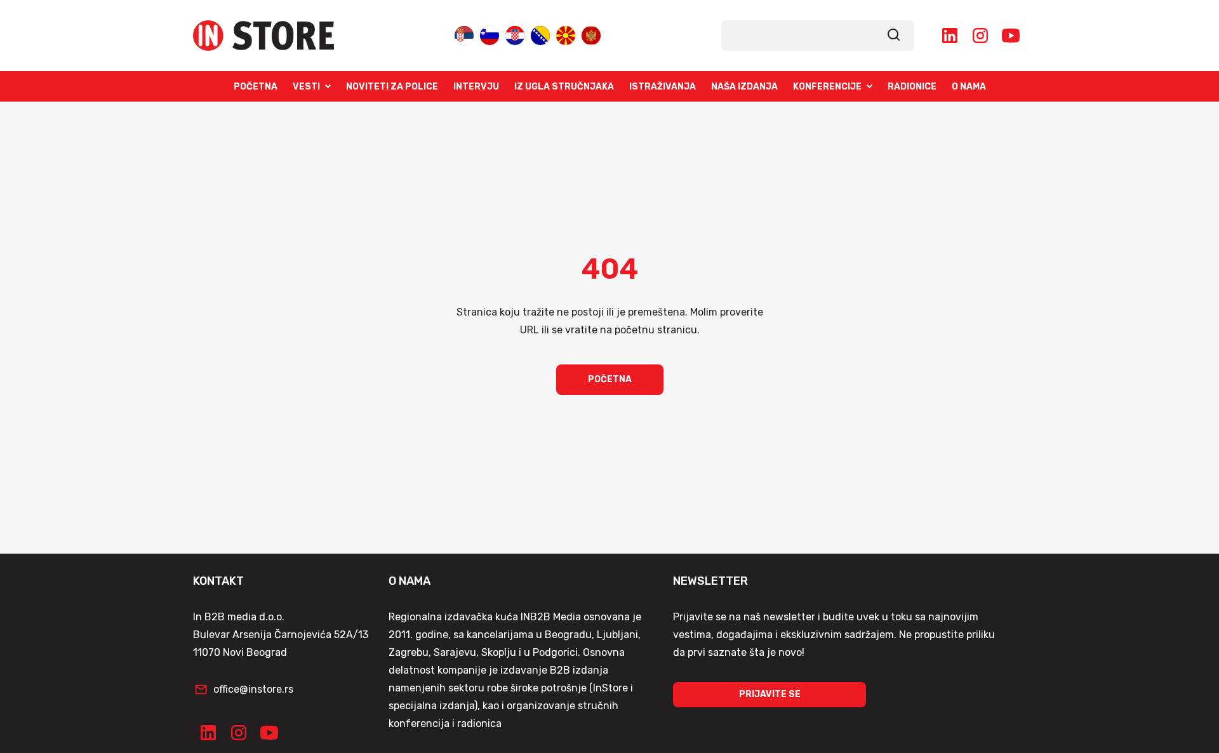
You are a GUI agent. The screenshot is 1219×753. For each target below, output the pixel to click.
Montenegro (591, 35)
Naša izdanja (744, 86)
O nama (969, 86)
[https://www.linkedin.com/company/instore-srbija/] (950, 35)
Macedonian (565, 35)
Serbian (464, 35)
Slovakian (489, 35)
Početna (255, 86)
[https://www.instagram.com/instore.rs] (980, 35)
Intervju (476, 86)
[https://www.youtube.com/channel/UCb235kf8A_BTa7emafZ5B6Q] (1011, 35)
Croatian (514, 35)
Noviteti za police (392, 86)
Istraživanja (662, 86)
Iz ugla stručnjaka (564, 86)
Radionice (912, 86)
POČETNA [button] (610, 379)
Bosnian (540, 35)
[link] (894, 35)
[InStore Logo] (263, 35)
